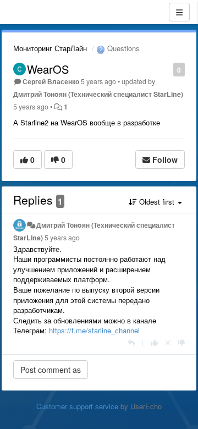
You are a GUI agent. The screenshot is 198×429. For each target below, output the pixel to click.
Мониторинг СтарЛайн (50, 48)
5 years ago (62, 238)
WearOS (48, 69)
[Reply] (131, 342)
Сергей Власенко (51, 81)
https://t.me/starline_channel (94, 330)
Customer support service (77, 406)
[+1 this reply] (154, 342)
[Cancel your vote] (167, 342)
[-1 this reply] (181, 342)
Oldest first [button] (157, 201)
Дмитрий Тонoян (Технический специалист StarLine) (98, 94)
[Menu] (179, 12)
